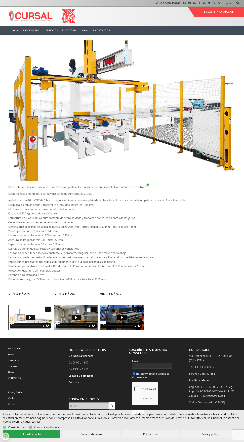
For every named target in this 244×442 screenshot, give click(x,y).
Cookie (11, 398)
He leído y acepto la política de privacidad (150, 375)
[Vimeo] (219, 2)
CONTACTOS (14, 377)
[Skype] (189, 2)
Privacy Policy (15, 392)
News (11, 372)
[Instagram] (204, 2)
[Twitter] (209, 2)
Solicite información (219, 11)
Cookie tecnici (16, 427)
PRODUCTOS (14, 348)
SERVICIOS (13, 360)
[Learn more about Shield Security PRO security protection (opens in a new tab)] (5, 437)
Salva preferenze (91, 434)
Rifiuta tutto (150, 434)
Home (11, 354)
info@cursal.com (199, 380)
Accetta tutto (32, 434)
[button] (228, 3)
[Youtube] (214, 2)
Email (136, 361)
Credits (11, 403)
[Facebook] (199, 2)
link (113, 187)
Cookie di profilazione (47, 427)
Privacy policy (210, 434)
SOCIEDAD (13, 366)
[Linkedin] (194, 2)
